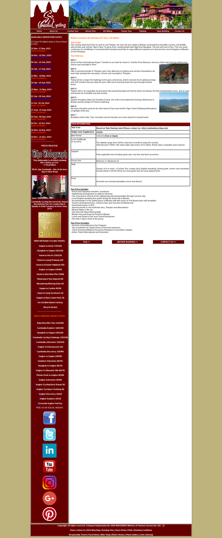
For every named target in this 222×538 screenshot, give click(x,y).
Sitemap (149, 535)
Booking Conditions (143, 530)
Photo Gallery (132, 535)
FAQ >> (86, 242)
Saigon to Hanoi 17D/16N (50, 246)
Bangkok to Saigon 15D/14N (50, 251)
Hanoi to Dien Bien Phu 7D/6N (50, 274)
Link (142, 535)
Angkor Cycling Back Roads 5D (50, 384)
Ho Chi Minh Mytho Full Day (50, 302)
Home (39, 31)
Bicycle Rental (50, 307)
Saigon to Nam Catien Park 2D (50, 298)
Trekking (142, 31)
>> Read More (49, 165)
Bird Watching (93, 530)
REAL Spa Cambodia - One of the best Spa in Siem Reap (49, 170)
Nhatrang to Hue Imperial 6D (50, 279)
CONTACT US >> (168, 242)
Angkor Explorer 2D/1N (50, 399)
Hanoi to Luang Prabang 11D (50, 260)
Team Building (163, 31)
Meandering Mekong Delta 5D (50, 284)
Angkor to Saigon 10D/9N (50, 269)
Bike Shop (105, 535)
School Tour (90, 31)
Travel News (93, 535)
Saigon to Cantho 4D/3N (50, 288)
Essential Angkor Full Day (50, 403)
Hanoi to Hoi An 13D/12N (50, 255)
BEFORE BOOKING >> (127, 242)
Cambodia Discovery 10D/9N (50, 351)
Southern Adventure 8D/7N (50, 361)
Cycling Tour (72, 31)
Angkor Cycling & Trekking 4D (50, 389)
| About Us (81, 530)
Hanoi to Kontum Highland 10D (50, 265)
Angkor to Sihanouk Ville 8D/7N (50, 370)
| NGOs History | (118, 535)
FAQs (130, 530)
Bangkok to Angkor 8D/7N (50, 366)
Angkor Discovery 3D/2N (50, 394)
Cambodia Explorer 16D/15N (50, 328)
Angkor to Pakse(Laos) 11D (50, 347)
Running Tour (108, 530)
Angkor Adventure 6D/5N (50, 380)
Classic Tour (126, 31)
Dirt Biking (107, 31)
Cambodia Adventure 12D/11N (50, 342)
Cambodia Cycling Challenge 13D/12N (50, 337)
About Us (54, 31)
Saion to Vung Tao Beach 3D (50, 293)
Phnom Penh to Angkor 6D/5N (50, 375)
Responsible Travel (78, 535)
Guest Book (121, 530)
